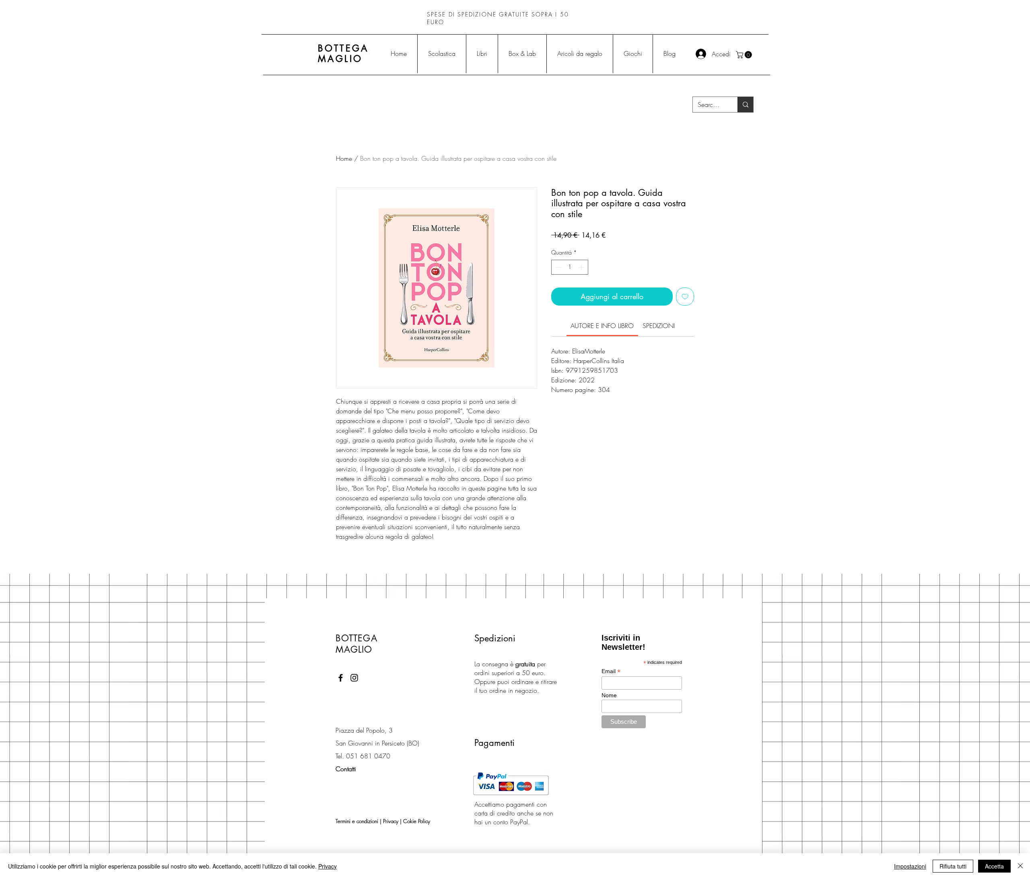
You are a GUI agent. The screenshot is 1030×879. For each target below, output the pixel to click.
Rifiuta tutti (952, 866)
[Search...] (745, 104)
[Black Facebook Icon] (341, 678)
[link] (602, 325)
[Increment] (582, 267)
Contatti (346, 768)
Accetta (994, 866)
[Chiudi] (1020, 866)
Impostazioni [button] (910, 866)
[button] (745, 54)
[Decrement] (557, 267)
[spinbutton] (569, 267)
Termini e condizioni (357, 821)
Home (344, 158)
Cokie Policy (416, 821)
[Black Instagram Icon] (354, 678)
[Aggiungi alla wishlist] (685, 297)
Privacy (390, 821)
